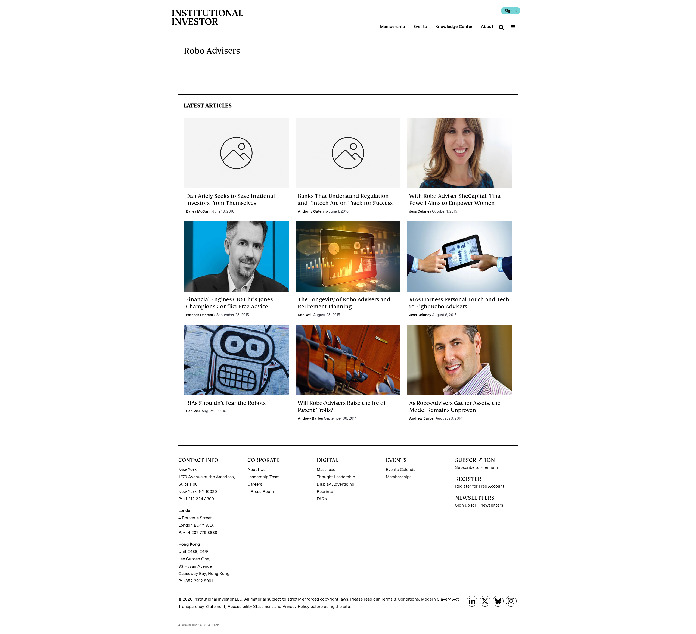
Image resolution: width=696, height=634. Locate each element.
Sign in (511, 10)
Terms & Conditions (400, 599)
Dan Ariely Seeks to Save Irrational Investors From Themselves (230, 199)
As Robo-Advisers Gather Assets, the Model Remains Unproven (455, 406)
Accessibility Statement (250, 606)
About (487, 26)
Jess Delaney (420, 211)
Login (215, 624)
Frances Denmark (201, 315)
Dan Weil (305, 315)
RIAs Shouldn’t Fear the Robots (226, 403)
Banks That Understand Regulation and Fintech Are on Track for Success (345, 199)
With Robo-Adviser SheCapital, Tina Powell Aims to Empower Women (455, 199)
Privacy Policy (295, 606)
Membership (392, 26)
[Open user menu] (513, 25)
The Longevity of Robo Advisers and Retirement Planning (344, 303)
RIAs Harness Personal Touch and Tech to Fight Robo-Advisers (459, 303)
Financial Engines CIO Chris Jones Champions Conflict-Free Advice (229, 303)
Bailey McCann (199, 211)
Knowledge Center (454, 26)
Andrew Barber (310, 418)
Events (420, 26)
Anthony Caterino (313, 211)
